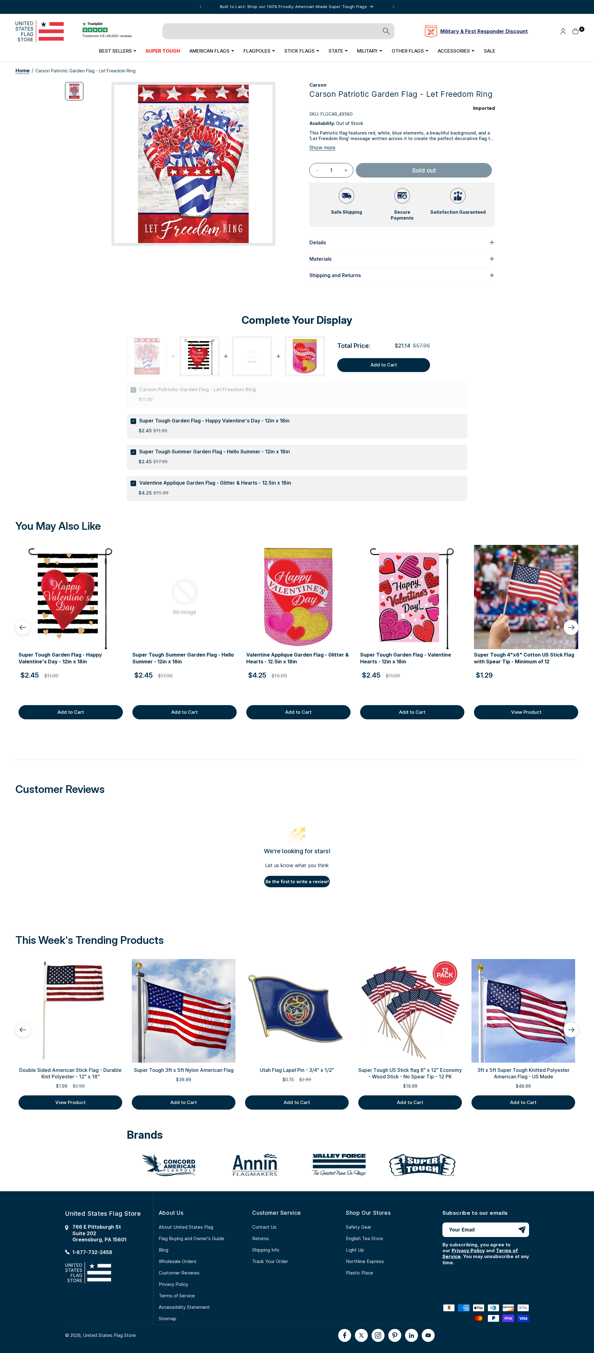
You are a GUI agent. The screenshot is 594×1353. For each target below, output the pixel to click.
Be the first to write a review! (297, 881)
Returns (260, 1238)
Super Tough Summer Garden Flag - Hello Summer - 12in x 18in (214, 451)
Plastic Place (359, 1273)
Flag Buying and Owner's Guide (191, 1238)
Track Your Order (270, 1261)
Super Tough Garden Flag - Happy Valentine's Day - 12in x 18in (214, 420)
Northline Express (365, 1261)
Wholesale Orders (177, 1261)
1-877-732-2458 (92, 1252)
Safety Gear (358, 1227)
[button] (117, 50)
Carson (317, 85)
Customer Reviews (179, 1273)
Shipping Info (265, 1250)
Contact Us (264, 1227)
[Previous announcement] (200, 7)
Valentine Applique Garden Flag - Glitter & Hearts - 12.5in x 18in (215, 483)
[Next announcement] (393, 7)
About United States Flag (186, 1227)
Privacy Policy (173, 1284)
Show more (322, 147)
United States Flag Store (109, 1335)
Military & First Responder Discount (484, 31)
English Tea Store (364, 1238)
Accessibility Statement (184, 1307)
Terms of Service (177, 1296)
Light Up (355, 1250)
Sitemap (167, 1318)
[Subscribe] (522, 1229)
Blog (163, 1250)
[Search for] (386, 31)
